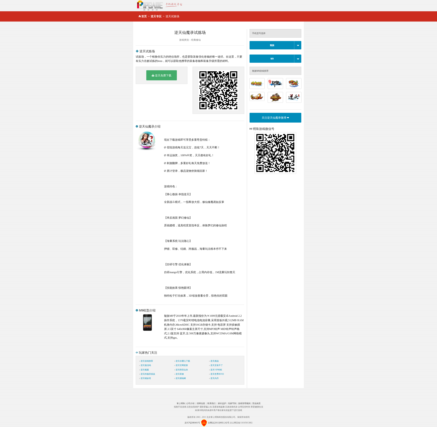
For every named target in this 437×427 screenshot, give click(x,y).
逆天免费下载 (163, 75)
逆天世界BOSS (217, 374)
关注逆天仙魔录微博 (274, 117)
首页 (144, 16)
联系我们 (211, 403)
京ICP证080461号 (192, 423)
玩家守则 (232, 403)
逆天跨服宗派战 (147, 374)
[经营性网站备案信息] (204, 423)
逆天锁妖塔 (145, 378)
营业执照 (256, 403)
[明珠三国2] (257, 96)
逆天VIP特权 (216, 370)
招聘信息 (201, 403)
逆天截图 (144, 370)
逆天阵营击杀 (181, 370)
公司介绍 (190, 403)
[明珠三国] (257, 83)
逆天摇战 (214, 361)
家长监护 (222, 403)
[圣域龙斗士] (275, 97)
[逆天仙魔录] (293, 97)
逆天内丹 (214, 378)
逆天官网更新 (181, 365)
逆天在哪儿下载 (182, 361)
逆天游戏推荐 (146, 361)
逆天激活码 (145, 365)
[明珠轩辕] (275, 83)
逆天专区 (156, 16)
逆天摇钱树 (180, 378)
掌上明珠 (181, 403)
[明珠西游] (293, 83)
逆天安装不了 (216, 365)
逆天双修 (179, 374)
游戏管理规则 (244, 403)
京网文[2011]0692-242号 (218, 423)
